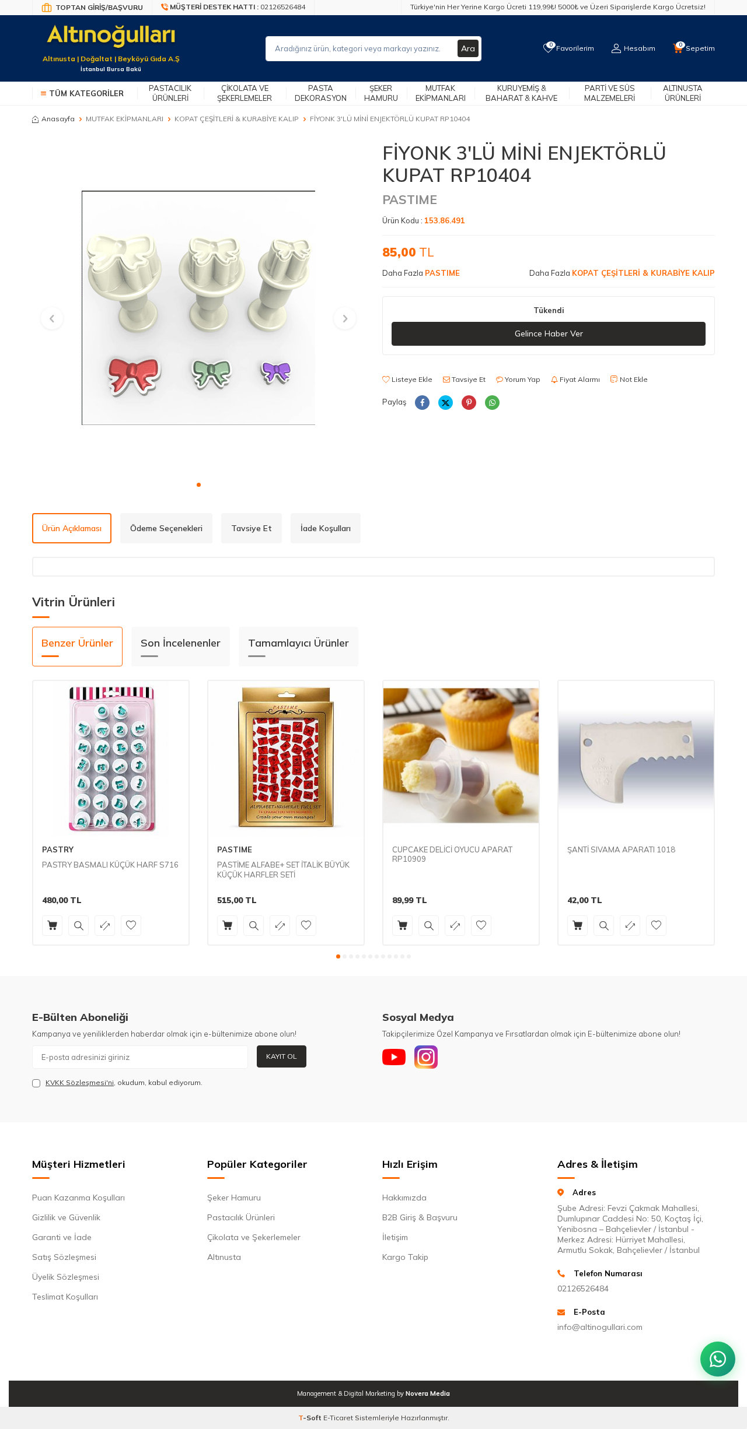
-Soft (310, 1417)
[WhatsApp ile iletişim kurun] (717, 1359)
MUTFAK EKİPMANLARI (124, 118)
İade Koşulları (326, 528)
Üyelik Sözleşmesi (65, 1277)
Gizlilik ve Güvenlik (66, 1217)
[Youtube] (394, 1057)
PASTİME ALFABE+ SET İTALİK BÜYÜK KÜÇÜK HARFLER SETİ (283, 869)
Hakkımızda (404, 1197)
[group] (198, 308)
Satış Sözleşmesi (64, 1257)
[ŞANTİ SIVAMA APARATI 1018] (636, 758)
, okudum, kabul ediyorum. (124, 1082)
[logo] (111, 41)
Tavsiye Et (468, 379)
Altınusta (224, 1257)
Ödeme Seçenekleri (166, 528)
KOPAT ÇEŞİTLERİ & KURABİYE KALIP (236, 118)
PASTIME (409, 199)
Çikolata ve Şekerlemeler (244, 93)
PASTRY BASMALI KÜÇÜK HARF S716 (110, 864)
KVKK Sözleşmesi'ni (80, 1082)
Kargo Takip (405, 1257)
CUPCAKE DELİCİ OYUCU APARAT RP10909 (452, 854)
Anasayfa (58, 118)
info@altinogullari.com (600, 1327)
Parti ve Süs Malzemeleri (609, 93)
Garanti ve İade (62, 1237)
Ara (468, 48)
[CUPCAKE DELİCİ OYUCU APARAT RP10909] (461, 758)
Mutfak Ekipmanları (441, 93)
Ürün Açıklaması (72, 528)
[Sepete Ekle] (52, 925)
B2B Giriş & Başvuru (420, 1217)
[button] (199, 485)
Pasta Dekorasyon (321, 93)
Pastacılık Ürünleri (170, 93)
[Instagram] (426, 1057)
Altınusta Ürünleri (683, 93)
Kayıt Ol (281, 1056)
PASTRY (58, 849)
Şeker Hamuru (381, 93)
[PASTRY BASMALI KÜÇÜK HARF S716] (111, 758)
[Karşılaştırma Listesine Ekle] (105, 925)
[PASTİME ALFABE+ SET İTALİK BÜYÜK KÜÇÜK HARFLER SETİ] (286, 758)
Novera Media (428, 1393)
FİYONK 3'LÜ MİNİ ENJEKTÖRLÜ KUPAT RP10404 (390, 118)
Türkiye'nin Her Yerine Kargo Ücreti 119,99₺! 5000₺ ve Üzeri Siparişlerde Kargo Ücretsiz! (558, 6)
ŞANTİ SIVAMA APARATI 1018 (621, 849)
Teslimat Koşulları (65, 1296)
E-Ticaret (338, 1417)
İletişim (395, 1237)
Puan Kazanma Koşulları (78, 1197)
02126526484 (583, 1288)
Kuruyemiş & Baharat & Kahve (521, 93)
